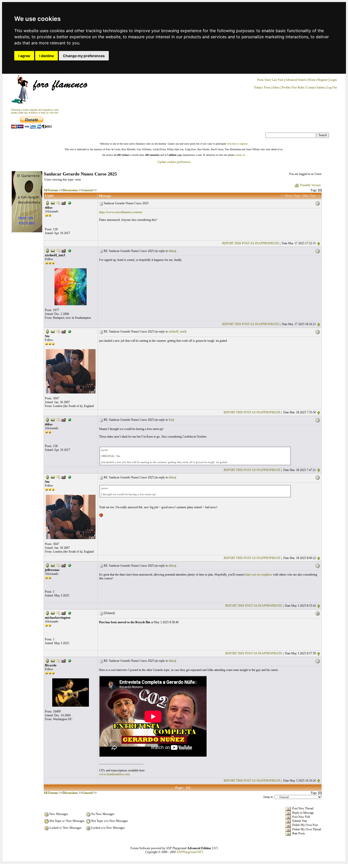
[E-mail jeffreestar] (53, 565)
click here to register (237, 143)
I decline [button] (46, 56)
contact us (240, 155)
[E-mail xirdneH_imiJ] (53, 250)
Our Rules (298, 87)
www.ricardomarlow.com (114, 774)
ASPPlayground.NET (190, 852)
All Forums (51, 190)
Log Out (332, 87)
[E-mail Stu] (53, 331)
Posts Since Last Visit (270, 80)
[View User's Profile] (47, 203)
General (87, 190)
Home (312, 80)
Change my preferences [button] (84, 56)
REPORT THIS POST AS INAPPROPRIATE (250, 243)
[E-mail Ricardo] (53, 660)
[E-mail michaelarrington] (53, 613)
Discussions (70, 190)
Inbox (276, 87)
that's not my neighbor (258, 574)
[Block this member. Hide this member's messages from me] (69, 203)
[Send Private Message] (58, 203)
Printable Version (310, 185)
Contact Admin (315, 87)
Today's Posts (262, 87)
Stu (171, 420)
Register (323, 80)
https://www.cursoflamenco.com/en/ (120, 212)
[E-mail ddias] (53, 203)
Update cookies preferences (174, 162)
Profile (286, 87)
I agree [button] (24, 56)
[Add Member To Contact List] (63, 203)
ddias (172, 251)
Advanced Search (295, 80)
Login (333, 80)
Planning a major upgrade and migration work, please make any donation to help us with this (35, 111)
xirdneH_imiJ (177, 331)
